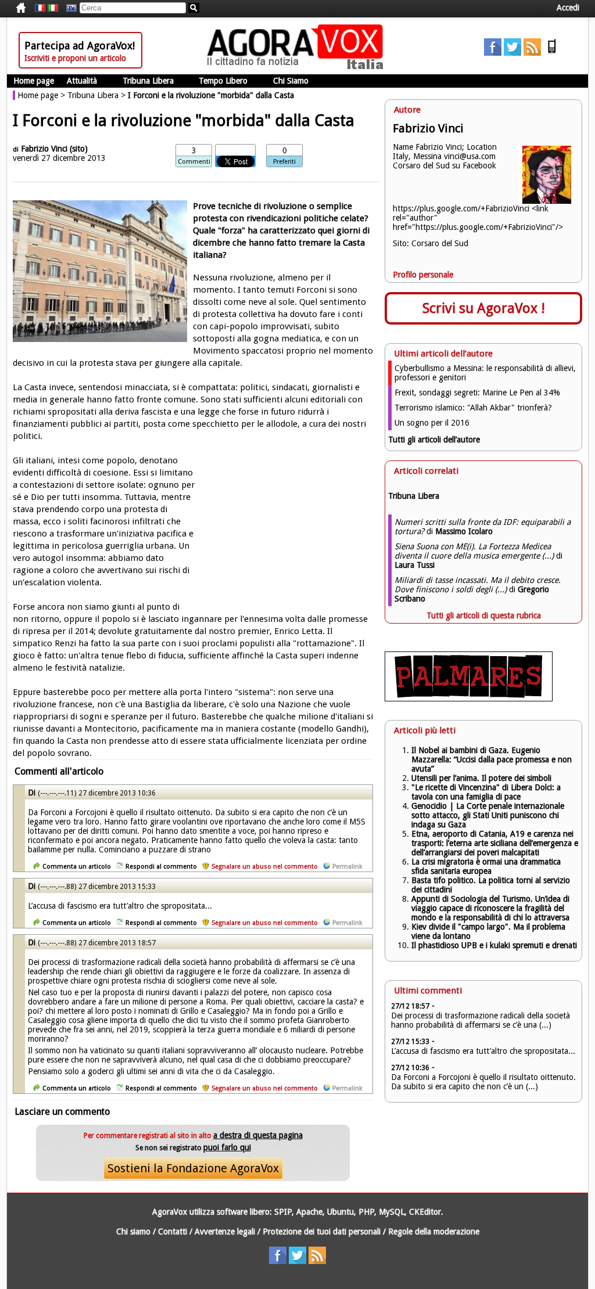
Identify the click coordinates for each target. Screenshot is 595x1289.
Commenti (194, 161)
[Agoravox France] (40, 8)
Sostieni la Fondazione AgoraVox (193, 1168)
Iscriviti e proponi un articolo (75, 58)
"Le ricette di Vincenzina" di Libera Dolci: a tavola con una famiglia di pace (486, 792)
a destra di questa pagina (258, 1135)
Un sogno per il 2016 (432, 422)
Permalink (347, 866)
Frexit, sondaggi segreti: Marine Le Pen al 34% (477, 392)
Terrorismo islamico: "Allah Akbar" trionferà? (473, 407)
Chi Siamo (291, 80)
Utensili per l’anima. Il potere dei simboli (481, 778)
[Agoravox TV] (68, 8)
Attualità (82, 80)
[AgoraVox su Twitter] (512, 52)
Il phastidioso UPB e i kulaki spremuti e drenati (494, 945)
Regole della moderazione (433, 1231)
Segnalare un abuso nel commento (265, 866)
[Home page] (298, 66)
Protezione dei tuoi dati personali (322, 1231)
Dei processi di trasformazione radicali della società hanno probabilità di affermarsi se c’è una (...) (480, 1020)
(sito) (79, 148)
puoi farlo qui (227, 1147)
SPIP (283, 1211)
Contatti (172, 1231)
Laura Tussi (415, 565)
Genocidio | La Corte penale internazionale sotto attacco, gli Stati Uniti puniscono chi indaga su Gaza (487, 815)
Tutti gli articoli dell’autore (434, 439)
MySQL (391, 1211)
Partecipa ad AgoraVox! (79, 45)
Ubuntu (340, 1211)
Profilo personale (423, 274)
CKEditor (425, 1211)
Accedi (568, 7)
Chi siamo (133, 1231)
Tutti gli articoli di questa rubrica (483, 615)
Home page (33, 80)
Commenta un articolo (76, 866)
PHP (366, 1211)
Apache (309, 1211)
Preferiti (284, 161)
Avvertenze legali (225, 1231)
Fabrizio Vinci (44, 148)
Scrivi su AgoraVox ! (483, 308)
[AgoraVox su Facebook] (492, 52)
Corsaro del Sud (439, 243)
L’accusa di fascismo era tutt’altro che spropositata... (483, 1051)
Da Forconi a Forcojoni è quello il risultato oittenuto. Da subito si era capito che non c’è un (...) (483, 1081)
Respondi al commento (161, 866)
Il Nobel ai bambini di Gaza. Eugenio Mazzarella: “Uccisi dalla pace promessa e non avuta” (491, 759)
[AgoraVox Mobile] (552, 52)
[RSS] (532, 52)
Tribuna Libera (148, 80)
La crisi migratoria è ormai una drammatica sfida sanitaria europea (486, 866)
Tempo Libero (223, 80)
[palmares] (469, 698)
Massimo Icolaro (464, 531)
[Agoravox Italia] (53, 8)
